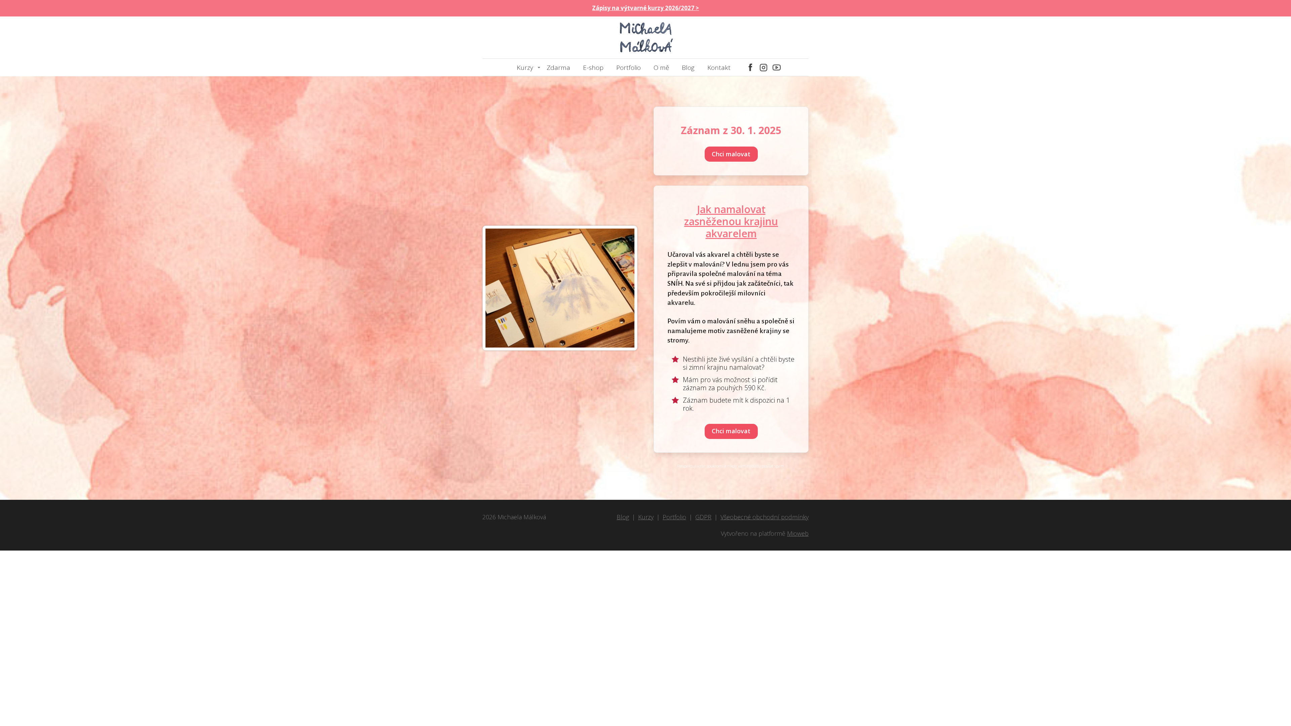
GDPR (703, 517)
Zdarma (558, 67)
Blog (688, 67)
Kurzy (525, 67)
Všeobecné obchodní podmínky (764, 517)
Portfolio (628, 67)
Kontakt (719, 67)
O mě (661, 67)
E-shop (593, 67)
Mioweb (798, 533)
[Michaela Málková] (645, 37)
